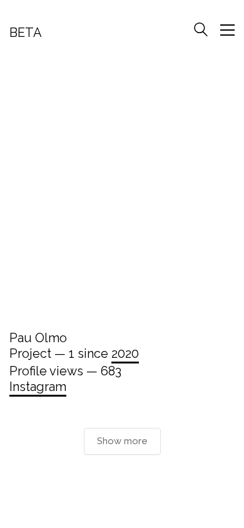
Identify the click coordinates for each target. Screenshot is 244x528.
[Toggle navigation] (227, 30)
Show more (122, 441)
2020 (125, 353)
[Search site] (201, 31)
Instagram (37, 386)
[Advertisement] (122, 190)
